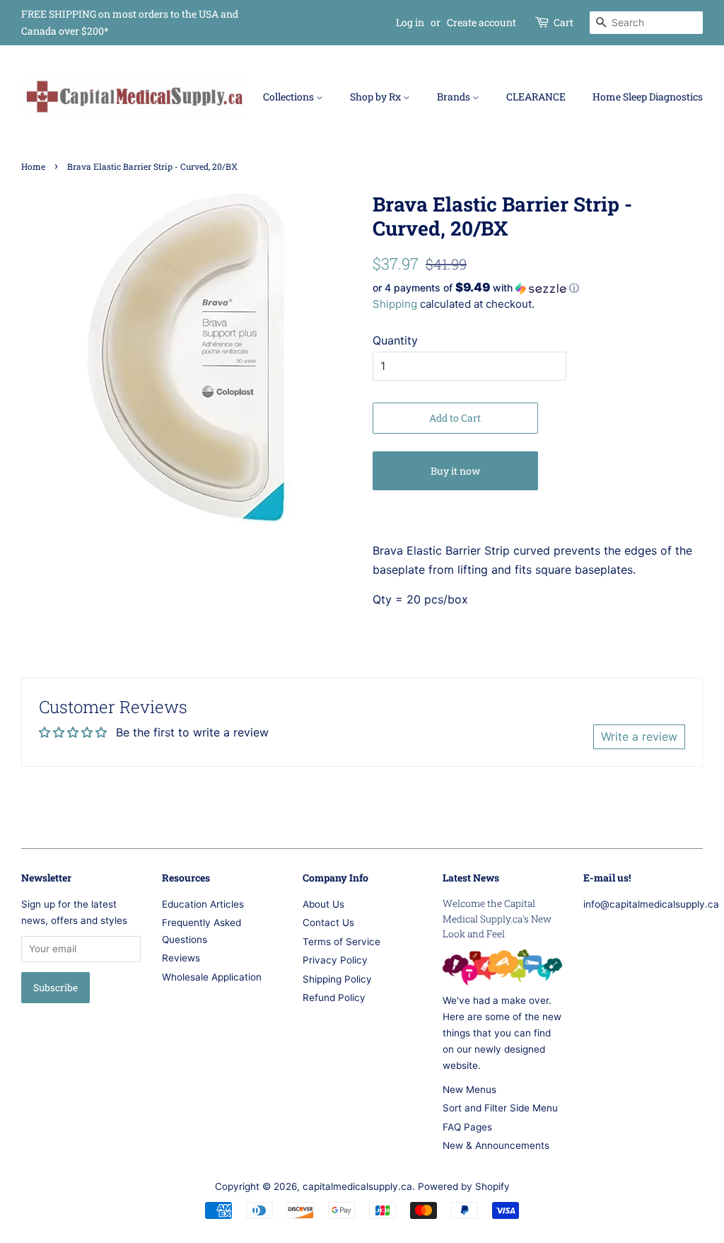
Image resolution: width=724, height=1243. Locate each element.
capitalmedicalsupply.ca (357, 1186)
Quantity (395, 340)
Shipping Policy (337, 979)
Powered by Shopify (464, 1186)
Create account (481, 22)
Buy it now (455, 471)
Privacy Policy (335, 960)
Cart (563, 22)
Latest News (471, 877)
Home (33, 166)
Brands (454, 96)
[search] (646, 22)
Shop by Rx (376, 96)
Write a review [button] (639, 736)
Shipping (395, 304)
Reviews (181, 958)
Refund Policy (334, 997)
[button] (538, 288)
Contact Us (328, 922)
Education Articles (203, 904)
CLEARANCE (536, 96)
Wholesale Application (212, 977)
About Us (323, 904)
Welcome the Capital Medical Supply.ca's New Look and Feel (497, 919)
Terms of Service (341, 941)
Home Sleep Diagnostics (647, 96)
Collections (289, 96)
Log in (410, 22)
